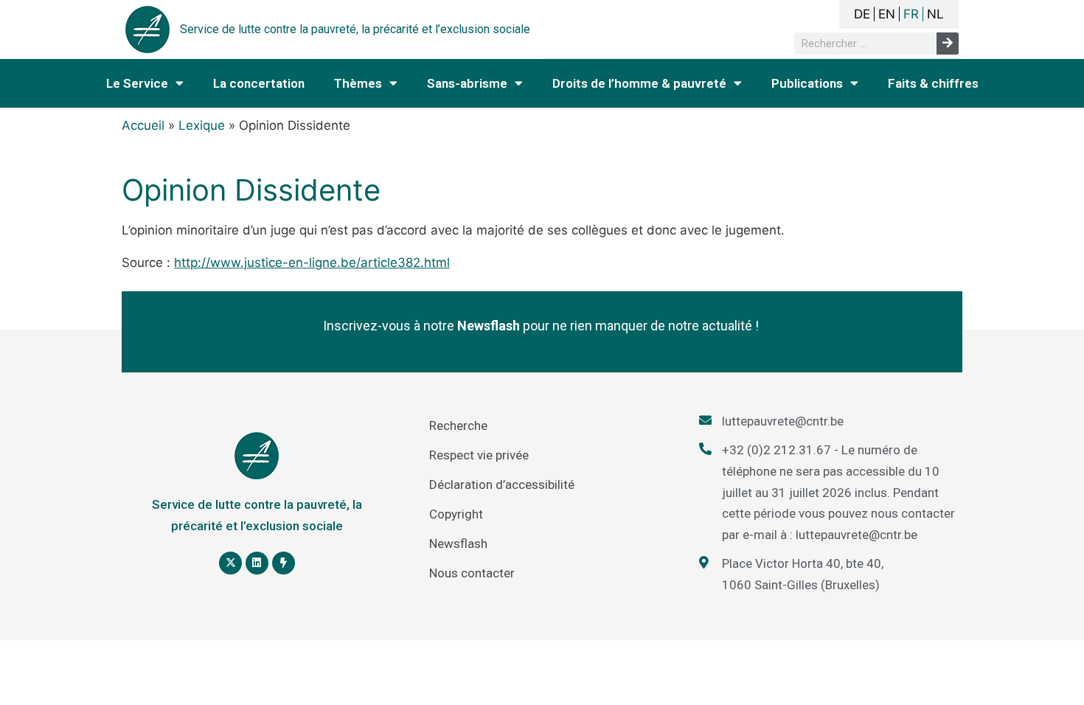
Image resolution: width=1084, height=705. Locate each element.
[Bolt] (283, 563)
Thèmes (358, 83)
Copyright (456, 514)
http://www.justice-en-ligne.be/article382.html (312, 262)
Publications (807, 83)
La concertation (259, 83)
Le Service (137, 83)
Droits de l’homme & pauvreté (639, 83)
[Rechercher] (948, 43)
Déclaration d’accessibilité (501, 484)
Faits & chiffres (933, 83)
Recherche (458, 425)
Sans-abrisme (467, 83)
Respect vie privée (479, 455)
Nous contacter (472, 573)
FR (911, 14)
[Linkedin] (257, 563)
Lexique (201, 125)
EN (886, 14)
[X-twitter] (230, 563)
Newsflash (458, 543)
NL (935, 14)
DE (862, 14)
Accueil (143, 125)
